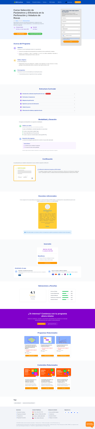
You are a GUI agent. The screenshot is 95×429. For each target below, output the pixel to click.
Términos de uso (38, 422)
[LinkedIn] (77, 412)
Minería (17, 20)
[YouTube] (71, 412)
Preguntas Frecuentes (21, 417)
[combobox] (71, 28)
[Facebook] (65, 412)
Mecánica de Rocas (26, 20)
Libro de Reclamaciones (54, 422)
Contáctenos (51, 414)
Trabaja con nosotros (53, 417)
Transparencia (20, 415)
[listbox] (24, 403)
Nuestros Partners (52, 415)
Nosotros (28, 2)
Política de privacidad (45, 422)
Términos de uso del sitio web (74, 38)
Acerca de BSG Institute (53, 412)
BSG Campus (52, 2)
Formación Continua (36, 2)
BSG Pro (59, 2)
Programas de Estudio (21, 414)
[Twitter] (74, 412)
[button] (47, 93)
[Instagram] (68, 412)
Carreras (45, 2)
